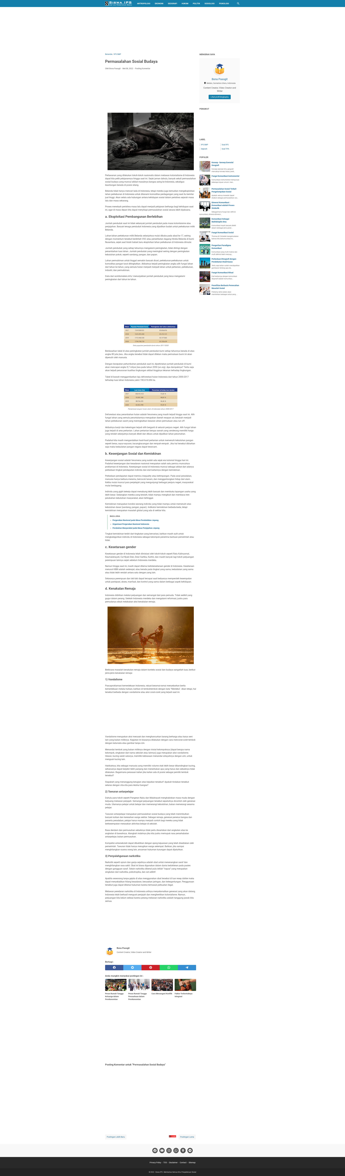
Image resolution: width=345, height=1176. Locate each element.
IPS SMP (204, 145)
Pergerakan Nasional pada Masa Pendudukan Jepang (135, 520)
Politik (196, 3)
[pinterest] (151, 967)
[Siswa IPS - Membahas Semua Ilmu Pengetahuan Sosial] (118, 3)
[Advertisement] (172, 30)
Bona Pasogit (220, 79)
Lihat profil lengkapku (220, 97)
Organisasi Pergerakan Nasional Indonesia (131, 524)
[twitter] (132, 967)
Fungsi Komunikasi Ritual (222, 272)
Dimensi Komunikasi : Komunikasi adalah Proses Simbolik (223, 205)
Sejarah (204, 149)
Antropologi (143, 3)
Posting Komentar (142, 68)
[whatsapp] (169, 967)
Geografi (172, 3)
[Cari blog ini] (238, 3)
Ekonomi (159, 3)
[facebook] (114, 967)
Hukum (185, 3)
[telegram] (187, 967)
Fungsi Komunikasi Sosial (223, 232)
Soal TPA (225, 149)
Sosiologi (210, 3)
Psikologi (224, 3)
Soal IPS (225, 145)
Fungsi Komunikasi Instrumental (225, 176)
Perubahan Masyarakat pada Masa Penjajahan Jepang (136, 528)
